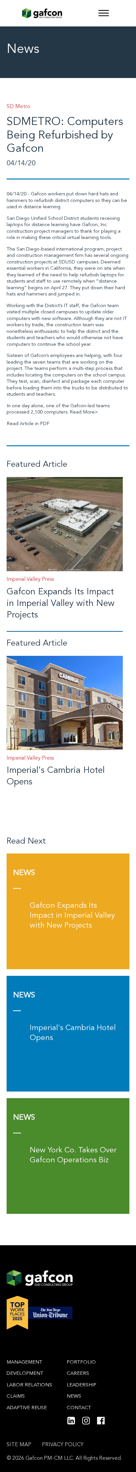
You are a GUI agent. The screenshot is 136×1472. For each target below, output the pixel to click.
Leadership (81, 1385)
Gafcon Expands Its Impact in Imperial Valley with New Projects (61, 604)
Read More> (84, 412)
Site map (19, 1445)
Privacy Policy (63, 1445)
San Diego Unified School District (43, 218)
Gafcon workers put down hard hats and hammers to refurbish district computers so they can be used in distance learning (67, 201)
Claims (16, 1396)
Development (25, 1373)
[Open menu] (103, 13)
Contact (79, 1408)
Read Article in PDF (28, 423)
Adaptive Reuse (27, 1408)
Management (24, 1362)
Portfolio (81, 1362)
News (74, 1396)
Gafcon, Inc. (95, 224)
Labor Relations (29, 1385)
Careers (78, 1373)
